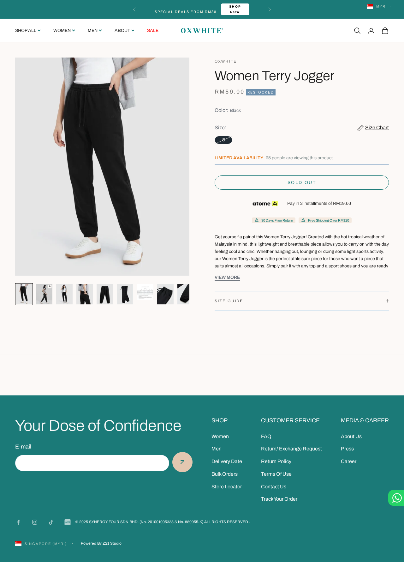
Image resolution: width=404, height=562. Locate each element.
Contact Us (273, 486)
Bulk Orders (224, 474)
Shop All (25, 30)
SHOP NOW (235, 9)
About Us (351, 436)
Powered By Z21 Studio (101, 543)
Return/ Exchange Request (291, 448)
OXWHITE (226, 61)
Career (348, 461)
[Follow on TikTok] (51, 522)
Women (62, 30)
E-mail (23, 446)
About (122, 30)
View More (227, 277)
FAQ (266, 436)
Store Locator (226, 486)
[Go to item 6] (125, 294)
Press (347, 448)
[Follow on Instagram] (35, 522)
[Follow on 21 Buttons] (67, 522)
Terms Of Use (276, 474)
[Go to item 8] (165, 294)
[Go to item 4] (84, 294)
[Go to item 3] (64, 294)
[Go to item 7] (145, 292)
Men (93, 30)
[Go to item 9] (185, 294)
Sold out (302, 182)
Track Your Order (279, 499)
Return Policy (276, 461)
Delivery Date (226, 461)
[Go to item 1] (24, 294)
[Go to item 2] (44, 294)
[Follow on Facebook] (18, 522)
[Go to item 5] (105, 294)
